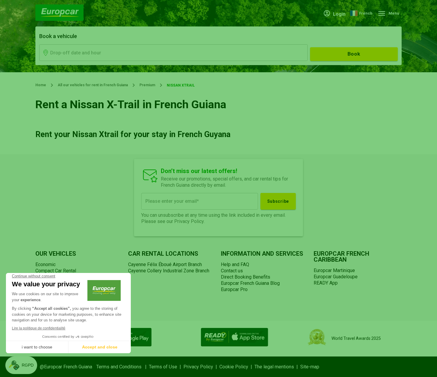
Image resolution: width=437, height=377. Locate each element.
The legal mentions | (277, 367)
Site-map (309, 367)
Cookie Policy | (236, 367)
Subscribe (278, 201)
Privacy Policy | (201, 367)
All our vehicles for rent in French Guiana (93, 85)
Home (40, 85)
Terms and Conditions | (122, 367)
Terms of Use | (166, 367)
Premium (147, 85)
